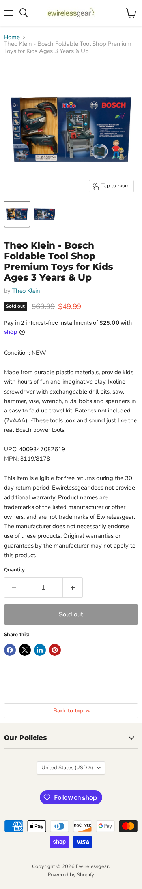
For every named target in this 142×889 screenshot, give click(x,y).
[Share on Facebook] (10, 650)
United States (67, 767)
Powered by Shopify (71, 874)
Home (12, 37)
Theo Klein (26, 291)
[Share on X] (25, 650)
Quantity (14, 570)
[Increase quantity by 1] (73, 587)
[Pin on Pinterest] (55, 650)
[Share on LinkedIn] (40, 650)
